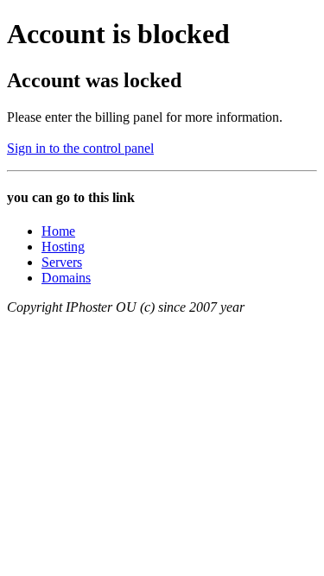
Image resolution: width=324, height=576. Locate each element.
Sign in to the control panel (80, 148)
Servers (61, 262)
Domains (66, 277)
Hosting (63, 246)
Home (58, 231)
